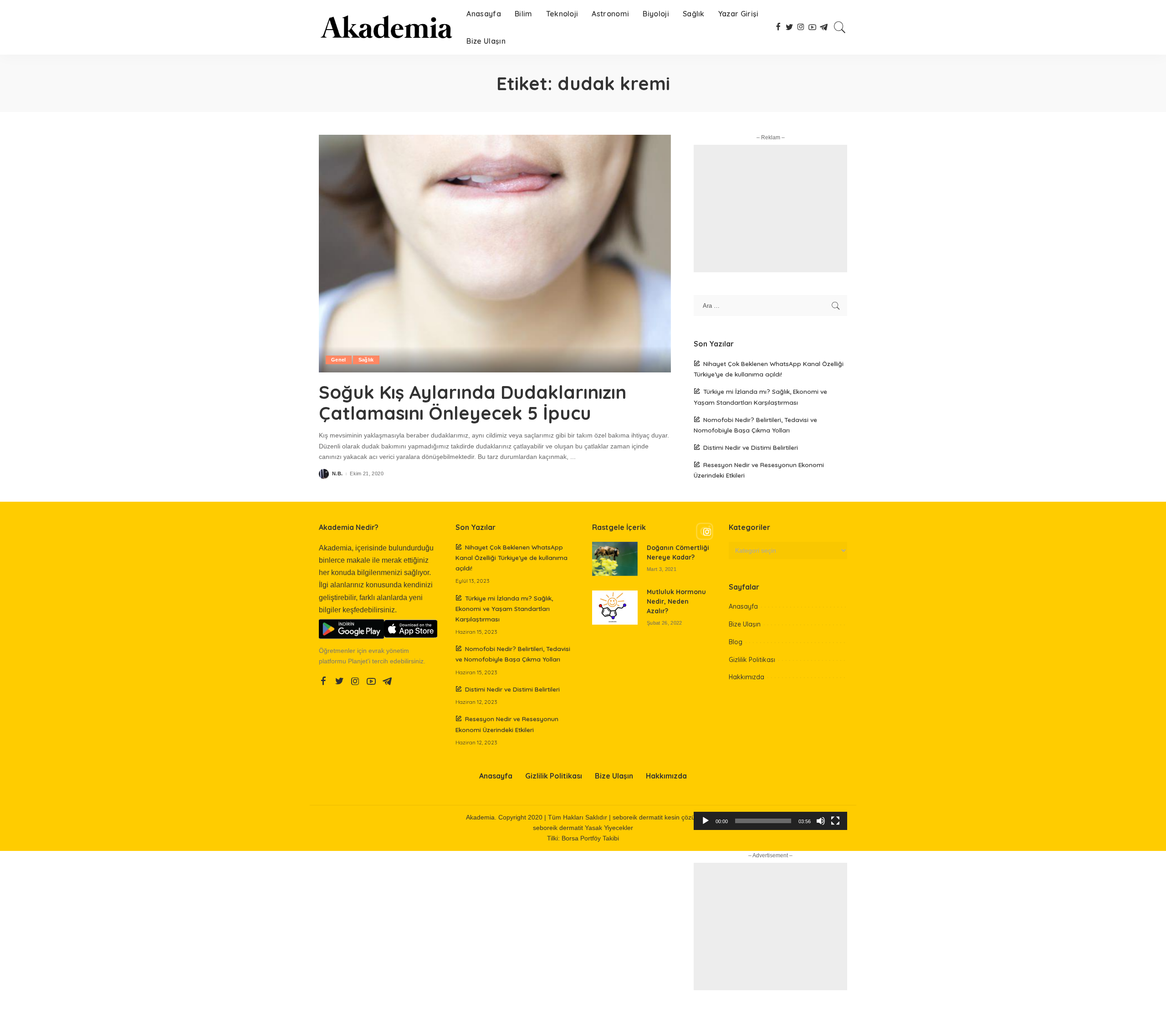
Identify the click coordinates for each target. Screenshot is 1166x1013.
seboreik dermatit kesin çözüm (657, 817)
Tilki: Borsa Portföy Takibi (583, 838)
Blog (735, 642)
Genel (338, 359)
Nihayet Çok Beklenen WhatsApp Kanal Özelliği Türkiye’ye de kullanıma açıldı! (511, 557)
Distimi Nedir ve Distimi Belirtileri (750, 447)
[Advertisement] (770, 208)
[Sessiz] (820, 820)
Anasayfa (743, 606)
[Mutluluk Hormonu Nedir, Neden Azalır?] (615, 607)
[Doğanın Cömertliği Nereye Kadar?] (615, 559)
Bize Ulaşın (745, 624)
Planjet (358, 661)
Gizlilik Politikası (752, 660)
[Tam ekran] (835, 820)
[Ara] (840, 27)
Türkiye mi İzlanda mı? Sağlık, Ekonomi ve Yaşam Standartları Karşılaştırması (504, 608)
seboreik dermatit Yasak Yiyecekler (583, 828)
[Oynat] (705, 820)
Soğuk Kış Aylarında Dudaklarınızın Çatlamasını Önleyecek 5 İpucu (472, 402)
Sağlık (366, 359)
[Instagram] (770, 532)
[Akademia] (386, 27)
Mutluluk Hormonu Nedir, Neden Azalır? (676, 601)
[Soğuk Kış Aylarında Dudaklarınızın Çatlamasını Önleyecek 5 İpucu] (495, 253)
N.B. (337, 473)
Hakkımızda (746, 677)
